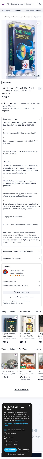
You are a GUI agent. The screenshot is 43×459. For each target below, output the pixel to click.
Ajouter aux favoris (23, 292)
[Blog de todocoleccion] (35, 430)
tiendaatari (7, 266)
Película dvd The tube (10, 371)
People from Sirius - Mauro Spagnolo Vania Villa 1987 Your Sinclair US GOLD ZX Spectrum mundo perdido (9, 335)
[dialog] (17, 430)
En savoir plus (20, 420)
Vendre (18, 10)
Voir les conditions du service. (13, 303)
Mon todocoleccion (33, 10)
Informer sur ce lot (21, 390)
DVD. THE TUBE (26, 371)
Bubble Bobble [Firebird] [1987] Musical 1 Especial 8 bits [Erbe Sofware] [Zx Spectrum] (27, 335)
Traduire (8, 82)
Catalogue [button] (6, 10)
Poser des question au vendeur (23, 297)
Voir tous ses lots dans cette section (16, 286)
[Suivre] (38, 23)
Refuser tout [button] (24, 450)
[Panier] (40, 4)
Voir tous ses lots (9, 282)
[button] (21, 119)
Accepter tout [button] (10, 450)
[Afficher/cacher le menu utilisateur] (3, 4)
